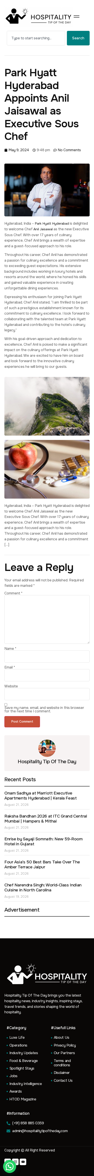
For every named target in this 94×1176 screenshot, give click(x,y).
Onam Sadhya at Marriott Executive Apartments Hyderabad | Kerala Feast (40, 796)
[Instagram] (15, 1162)
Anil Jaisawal (43, 229)
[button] (9, 1166)
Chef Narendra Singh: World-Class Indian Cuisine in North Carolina (43, 887)
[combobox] (36, 38)
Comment (13, 593)
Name (10, 648)
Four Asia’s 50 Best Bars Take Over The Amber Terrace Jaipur (42, 864)
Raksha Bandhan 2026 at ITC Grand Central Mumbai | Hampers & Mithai (45, 819)
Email (9, 667)
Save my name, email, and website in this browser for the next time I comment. (44, 709)
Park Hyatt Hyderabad (52, 223)
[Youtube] (23, 1162)
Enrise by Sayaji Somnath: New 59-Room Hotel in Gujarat (43, 841)
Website (11, 686)
